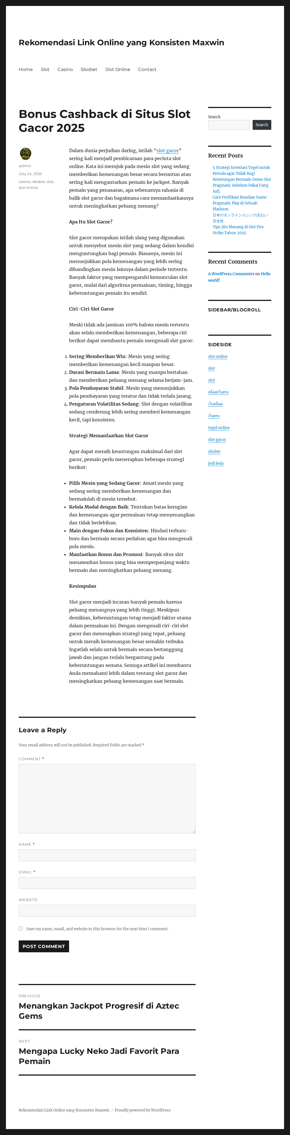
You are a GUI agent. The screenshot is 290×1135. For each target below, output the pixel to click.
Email (27, 872)
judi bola (215, 463)
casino (25, 181)
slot (50, 181)
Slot (45, 69)
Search (214, 117)
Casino (65, 69)
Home (26, 69)
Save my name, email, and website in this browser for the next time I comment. (97, 929)
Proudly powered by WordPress (143, 1110)
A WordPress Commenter (231, 274)
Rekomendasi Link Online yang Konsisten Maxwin (121, 42)
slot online (28, 187)
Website (28, 899)
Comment (31, 759)
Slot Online (117, 69)
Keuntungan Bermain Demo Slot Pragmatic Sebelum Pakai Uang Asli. (242, 185)
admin (25, 165)
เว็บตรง (213, 415)
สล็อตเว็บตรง (218, 392)
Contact (147, 69)
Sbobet (89, 69)
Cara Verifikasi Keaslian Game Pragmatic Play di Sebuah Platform (239, 203)
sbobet (38, 181)
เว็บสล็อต (215, 404)
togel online (219, 427)
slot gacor (168, 150)
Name (27, 844)
